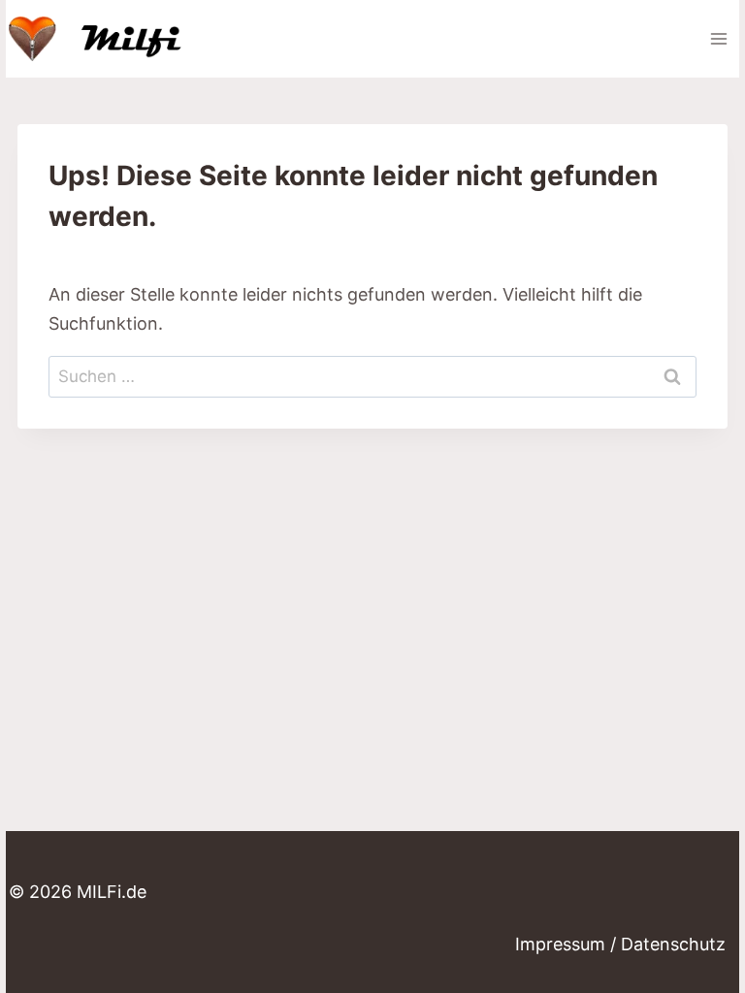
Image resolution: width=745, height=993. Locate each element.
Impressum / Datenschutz (620, 944)
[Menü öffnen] (718, 38)
